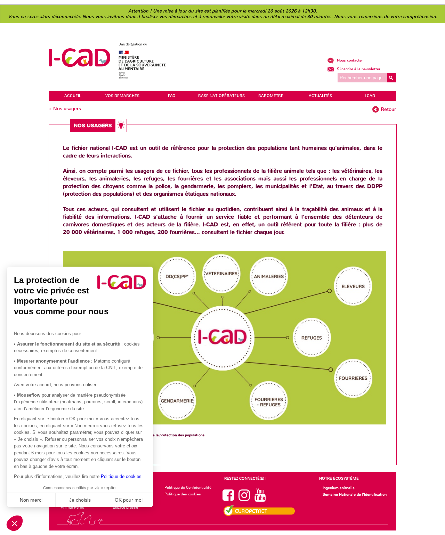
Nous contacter (349, 60)
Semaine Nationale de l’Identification (355, 494)
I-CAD (370, 95)
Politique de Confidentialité (187, 487)
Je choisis (80, 500)
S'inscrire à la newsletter (358, 69)
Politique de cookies (121, 476)
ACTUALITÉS (320, 95)
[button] (14, 523)
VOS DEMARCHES (122, 95)
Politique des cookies (182, 494)
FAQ (172, 95)
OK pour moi (129, 500)
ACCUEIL (72, 95)
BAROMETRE (270, 95)
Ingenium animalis (339, 487)
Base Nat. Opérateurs (221, 95)
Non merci (31, 500)
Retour (388, 109)
